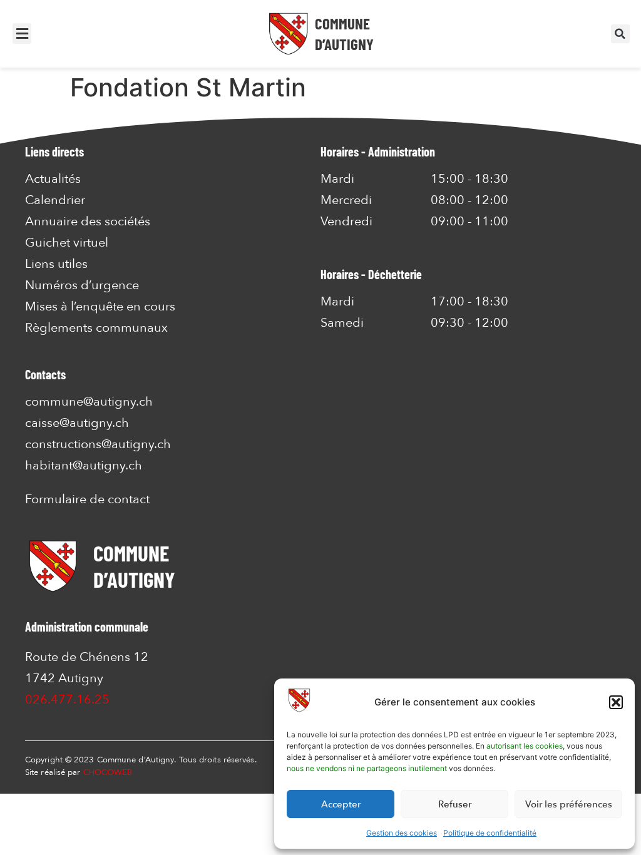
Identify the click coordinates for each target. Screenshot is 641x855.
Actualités (53, 179)
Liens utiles (56, 264)
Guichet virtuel (66, 242)
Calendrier (55, 200)
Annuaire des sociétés (87, 221)
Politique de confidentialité (489, 832)
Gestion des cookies (401, 832)
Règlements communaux (96, 327)
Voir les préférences (568, 804)
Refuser (454, 804)
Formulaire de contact (87, 499)
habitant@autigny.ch (83, 465)
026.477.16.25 (67, 699)
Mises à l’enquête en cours (100, 306)
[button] (616, 702)
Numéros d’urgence (82, 285)
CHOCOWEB (108, 772)
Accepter (341, 804)
